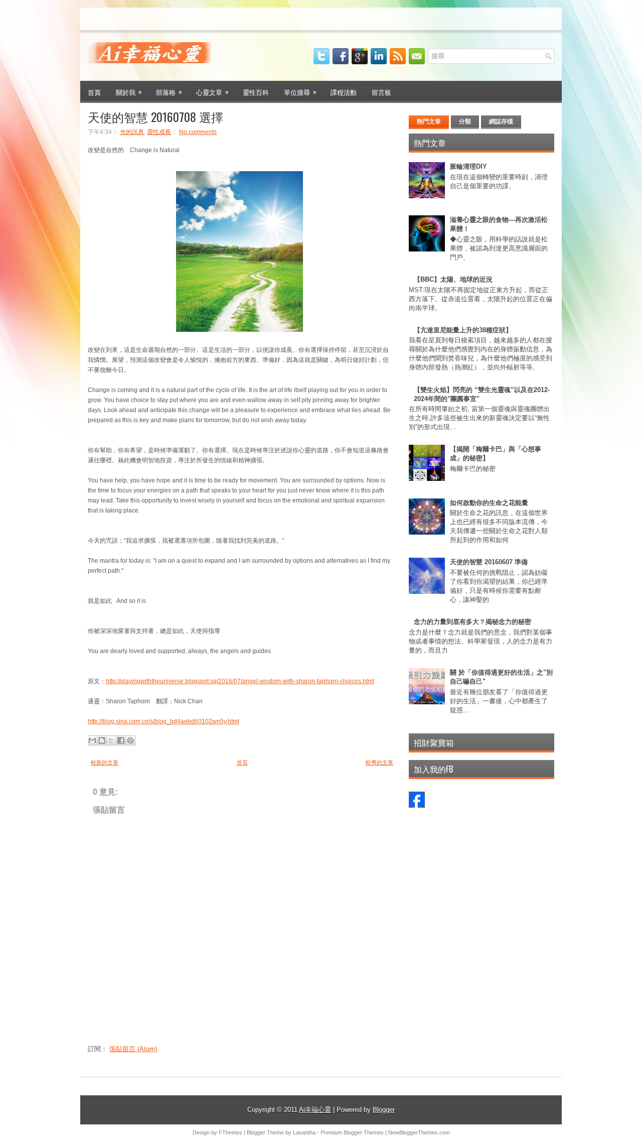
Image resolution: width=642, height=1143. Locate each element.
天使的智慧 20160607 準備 (489, 562)
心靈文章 (212, 91)
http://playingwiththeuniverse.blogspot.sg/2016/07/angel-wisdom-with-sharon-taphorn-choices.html (240, 681)
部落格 (169, 91)
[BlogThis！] (102, 740)
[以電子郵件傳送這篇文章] (92, 740)
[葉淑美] (417, 805)
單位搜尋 (300, 91)
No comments (198, 132)
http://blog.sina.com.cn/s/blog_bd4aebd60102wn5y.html (163, 721)
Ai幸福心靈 (315, 1109)
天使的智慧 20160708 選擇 (155, 116)
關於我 (129, 91)
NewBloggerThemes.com (419, 1132)
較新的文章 (104, 762)
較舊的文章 (379, 762)
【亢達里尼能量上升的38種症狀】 (463, 330)
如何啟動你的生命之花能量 (489, 502)
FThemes (230, 1132)
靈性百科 (256, 92)
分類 (465, 121)
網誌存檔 (501, 121)
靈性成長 (159, 132)
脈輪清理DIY (468, 166)
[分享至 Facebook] (121, 740)
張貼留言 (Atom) (133, 1049)
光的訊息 (132, 132)
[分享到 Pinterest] (130, 740)
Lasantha (304, 1132)
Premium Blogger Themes (352, 1132)
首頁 (94, 92)
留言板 (381, 92)
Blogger (384, 1109)
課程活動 (344, 92)
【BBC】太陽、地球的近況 (453, 279)
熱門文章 (429, 121)
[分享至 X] (111, 740)
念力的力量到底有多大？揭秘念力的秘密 (472, 621)
